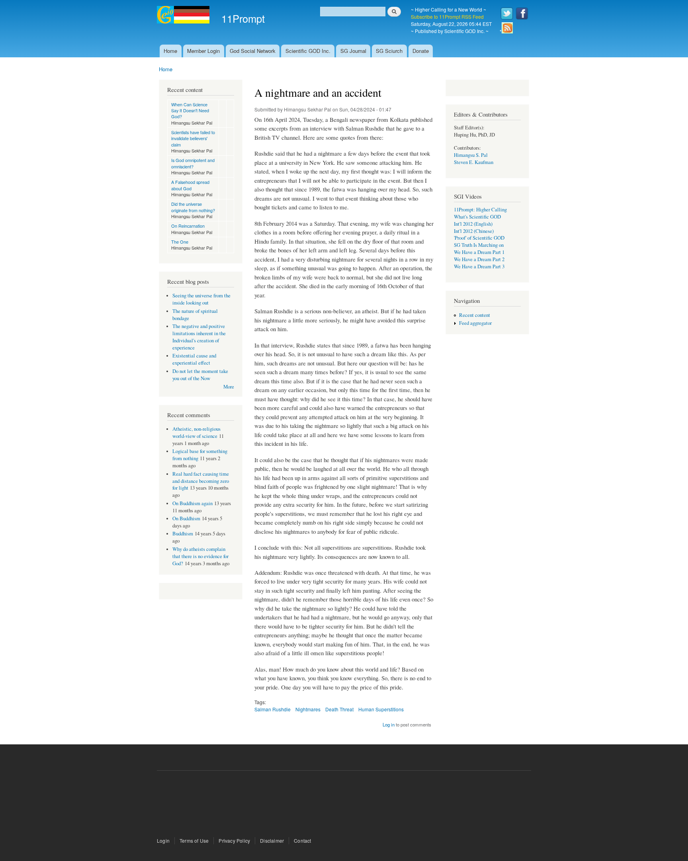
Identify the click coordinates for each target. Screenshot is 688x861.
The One (179, 241)
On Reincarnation (188, 226)
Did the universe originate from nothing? (193, 207)
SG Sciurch (389, 51)
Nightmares (308, 709)
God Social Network (253, 51)
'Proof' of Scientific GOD (479, 237)
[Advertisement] (344, 805)
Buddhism (182, 533)
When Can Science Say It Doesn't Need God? (190, 110)
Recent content (474, 315)
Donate (420, 51)
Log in (389, 724)
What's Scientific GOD (477, 216)
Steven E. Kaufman (473, 162)
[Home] (184, 15)
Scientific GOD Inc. (307, 51)
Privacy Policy (234, 840)
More (228, 386)
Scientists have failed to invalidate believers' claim (193, 138)
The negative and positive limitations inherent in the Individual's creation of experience (199, 337)
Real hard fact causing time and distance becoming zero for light (200, 481)
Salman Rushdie (272, 709)
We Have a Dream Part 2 (479, 259)
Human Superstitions (381, 709)
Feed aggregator (475, 323)
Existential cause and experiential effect (194, 359)
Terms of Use (194, 840)
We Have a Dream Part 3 (479, 266)
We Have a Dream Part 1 (479, 252)
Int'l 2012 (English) (473, 224)
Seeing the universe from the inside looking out (201, 299)
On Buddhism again (192, 503)
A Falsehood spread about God (190, 185)
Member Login (203, 51)
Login (163, 840)
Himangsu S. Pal (471, 155)
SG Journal (353, 51)
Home (170, 51)
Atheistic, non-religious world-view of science (196, 432)
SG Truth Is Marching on (479, 245)
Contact (302, 840)
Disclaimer (272, 840)
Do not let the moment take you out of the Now (200, 375)
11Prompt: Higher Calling (480, 209)
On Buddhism (186, 518)
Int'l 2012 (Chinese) (474, 231)
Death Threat (339, 709)
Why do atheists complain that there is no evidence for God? (200, 556)
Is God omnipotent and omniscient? (193, 163)
